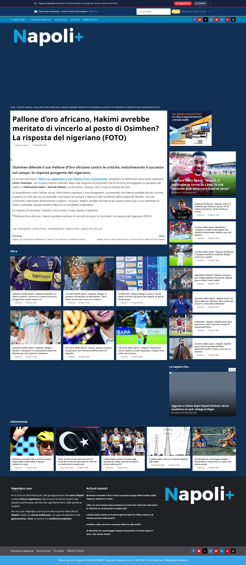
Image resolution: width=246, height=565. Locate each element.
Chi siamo (75, 19)
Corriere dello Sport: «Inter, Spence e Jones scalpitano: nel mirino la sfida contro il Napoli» (88, 350)
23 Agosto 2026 (213, 260)
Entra (176, 11)
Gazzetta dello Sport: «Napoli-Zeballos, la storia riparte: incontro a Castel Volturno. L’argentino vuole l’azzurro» (34, 296)
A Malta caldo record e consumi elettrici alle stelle (168, 460)
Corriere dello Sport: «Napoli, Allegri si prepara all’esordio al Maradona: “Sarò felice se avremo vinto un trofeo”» (86, 296)
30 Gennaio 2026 (190, 413)
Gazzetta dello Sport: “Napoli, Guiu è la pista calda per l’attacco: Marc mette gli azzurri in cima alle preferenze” (214, 301)
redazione (18, 303)
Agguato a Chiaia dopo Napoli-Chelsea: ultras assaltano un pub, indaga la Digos (200, 407)
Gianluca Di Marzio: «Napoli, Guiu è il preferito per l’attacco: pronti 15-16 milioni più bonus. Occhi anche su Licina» (213, 208)
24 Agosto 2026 (213, 238)
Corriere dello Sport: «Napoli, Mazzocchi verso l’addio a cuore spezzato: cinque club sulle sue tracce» (141, 350)
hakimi (21, 228)
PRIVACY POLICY (91, 19)
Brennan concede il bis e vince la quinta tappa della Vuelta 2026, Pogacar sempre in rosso (31, 462)
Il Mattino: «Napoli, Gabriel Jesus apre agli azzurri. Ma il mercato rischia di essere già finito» (213, 324)
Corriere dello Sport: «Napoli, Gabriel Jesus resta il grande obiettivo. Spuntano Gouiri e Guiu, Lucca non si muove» (213, 347)
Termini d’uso (60, 19)
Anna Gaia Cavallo (67, 468)
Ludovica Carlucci (22, 145)
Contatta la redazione (40, 19)
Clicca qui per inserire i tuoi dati (194, 11)
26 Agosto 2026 (31, 303)
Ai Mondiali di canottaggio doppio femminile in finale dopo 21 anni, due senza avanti (213, 462)
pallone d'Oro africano (91, 228)
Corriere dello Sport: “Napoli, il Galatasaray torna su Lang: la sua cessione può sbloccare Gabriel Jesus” (200, 184)
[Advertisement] (123, 74)
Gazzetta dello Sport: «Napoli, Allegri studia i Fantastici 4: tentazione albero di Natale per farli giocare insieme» (34, 350)
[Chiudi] (210, 3)
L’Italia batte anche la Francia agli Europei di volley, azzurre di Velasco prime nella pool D (121, 462)
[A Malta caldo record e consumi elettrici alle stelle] (168, 441)
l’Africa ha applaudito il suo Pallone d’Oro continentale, (72, 179)
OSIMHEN (52, 228)
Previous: (48, 237)
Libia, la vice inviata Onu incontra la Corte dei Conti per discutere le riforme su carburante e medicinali (77, 462)
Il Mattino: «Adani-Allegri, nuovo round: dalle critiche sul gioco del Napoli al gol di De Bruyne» (141, 296)
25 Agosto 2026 (137, 303)
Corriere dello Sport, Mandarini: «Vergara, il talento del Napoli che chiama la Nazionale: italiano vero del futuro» (213, 231)
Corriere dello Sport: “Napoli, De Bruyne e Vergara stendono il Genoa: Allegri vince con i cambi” (214, 254)
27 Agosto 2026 (31, 468)
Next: (131, 237)
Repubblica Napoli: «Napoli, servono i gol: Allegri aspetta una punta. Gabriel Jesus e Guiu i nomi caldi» (213, 278)
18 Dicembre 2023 (39, 145)
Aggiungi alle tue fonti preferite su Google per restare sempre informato (78, 3)
